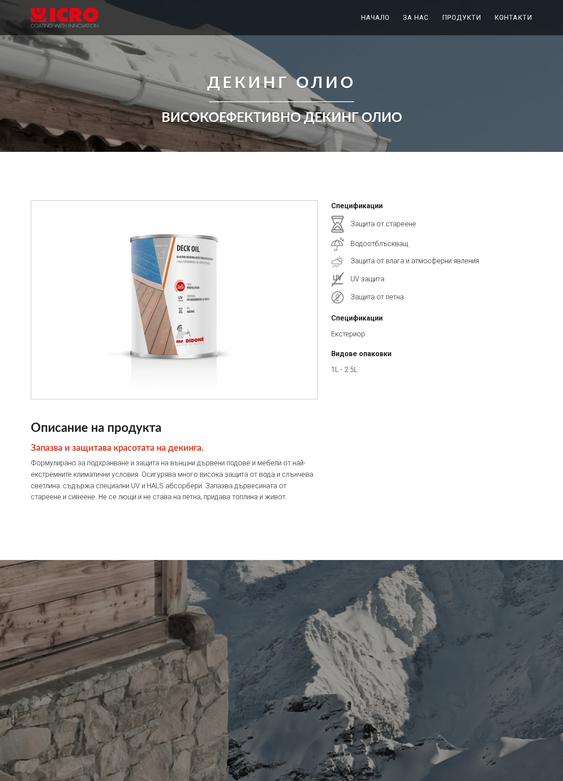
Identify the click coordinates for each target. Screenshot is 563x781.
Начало (375, 18)
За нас (416, 18)
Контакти (513, 18)
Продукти (461, 18)
